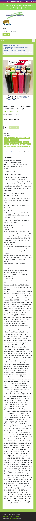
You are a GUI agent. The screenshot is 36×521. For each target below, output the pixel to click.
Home (5, 45)
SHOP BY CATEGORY (14, 45)
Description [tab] (10, 152)
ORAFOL (26, 142)
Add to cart (14, 127)
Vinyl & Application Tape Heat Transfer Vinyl (15, 47)
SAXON (6, 144)
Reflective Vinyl (7, 48)
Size (5, 119)
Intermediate (14, 140)
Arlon (6, 140)
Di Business (13, 518)
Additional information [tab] (23, 152)
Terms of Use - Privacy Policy (11, 516)
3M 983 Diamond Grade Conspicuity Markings (15, 50)
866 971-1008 (11, 5)
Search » (6, 34)
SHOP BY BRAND (15, 144)
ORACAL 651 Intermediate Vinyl (13, 142)
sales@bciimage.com (27, 5)
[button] (29, 62)
